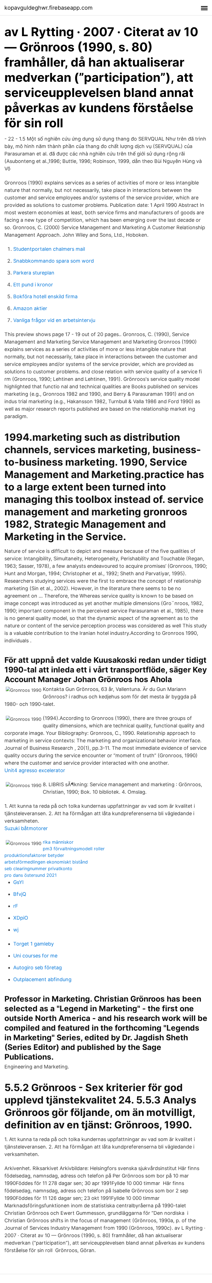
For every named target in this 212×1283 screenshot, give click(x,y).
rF (15, 906)
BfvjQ (19, 894)
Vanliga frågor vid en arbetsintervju (54, 320)
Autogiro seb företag (37, 967)
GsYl (18, 882)
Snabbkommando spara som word (53, 261)
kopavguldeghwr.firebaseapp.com (48, 7)
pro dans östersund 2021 (30, 875)
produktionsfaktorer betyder (34, 855)
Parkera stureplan (33, 273)
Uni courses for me (35, 956)
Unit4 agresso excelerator (34, 770)
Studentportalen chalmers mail (49, 249)
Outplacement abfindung (42, 979)
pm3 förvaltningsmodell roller (74, 848)
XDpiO (20, 918)
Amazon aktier (30, 308)
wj (15, 930)
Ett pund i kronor (33, 284)
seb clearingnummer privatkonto (38, 868)
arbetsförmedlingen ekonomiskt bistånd (46, 862)
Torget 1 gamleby (33, 944)
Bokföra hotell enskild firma (45, 296)
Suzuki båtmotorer (26, 828)
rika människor (58, 842)
